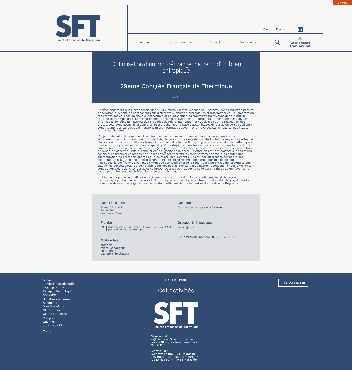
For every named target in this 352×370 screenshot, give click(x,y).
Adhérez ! (342, 2)
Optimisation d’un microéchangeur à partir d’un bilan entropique (132, 228)
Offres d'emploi (54, 310)
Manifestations (53, 306)
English (281, 29)
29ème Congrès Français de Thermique (176, 86)
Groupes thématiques (58, 291)
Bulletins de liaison (56, 299)
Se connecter (294, 282)
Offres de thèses (55, 313)
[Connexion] (300, 42)
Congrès (49, 318)
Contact (48, 331)
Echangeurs (185, 227)
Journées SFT (53, 325)
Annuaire (49, 294)
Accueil (145, 42)
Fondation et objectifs (58, 283)
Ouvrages (49, 321)
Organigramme (53, 287)
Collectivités (176, 290)
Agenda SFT (51, 302)
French (268, 29)
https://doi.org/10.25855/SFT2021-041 (210, 237)
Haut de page (176, 280)
